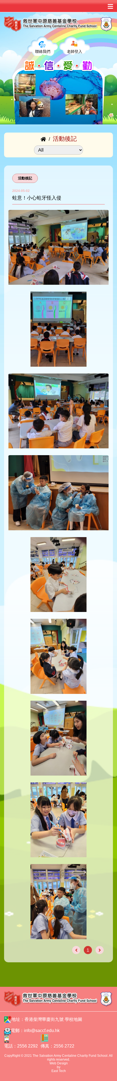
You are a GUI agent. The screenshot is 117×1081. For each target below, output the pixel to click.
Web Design (59, 1063)
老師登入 (74, 51)
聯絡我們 (42, 51)
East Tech (58, 1071)
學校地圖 (73, 1019)
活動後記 (25, 178)
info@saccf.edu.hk (42, 1030)
